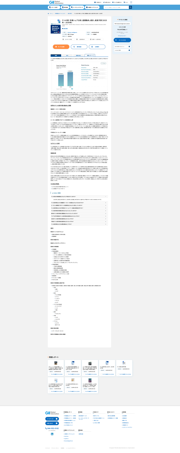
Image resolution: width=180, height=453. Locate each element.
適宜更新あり (82, 40)
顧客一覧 (124, 420)
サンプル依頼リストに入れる (56, 374)
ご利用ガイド (96, 412)
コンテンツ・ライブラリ (127, 427)
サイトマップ (47, 448)
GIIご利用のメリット (68, 425)
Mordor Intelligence (72, 32)
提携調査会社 (125, 422)
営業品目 (124, 418)
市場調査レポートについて (60, 13)
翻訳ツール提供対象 (96, 40)
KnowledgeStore (68, 440)
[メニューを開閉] (131, 2)
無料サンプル (96, 415)
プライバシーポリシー (55, 448)
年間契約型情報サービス (69, 420)
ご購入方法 (95, 420)
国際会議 (81, 434)
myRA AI (66, 438)
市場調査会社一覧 (68, 422)
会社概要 (124, 415)
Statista (66, 436)
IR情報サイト (125, 425)
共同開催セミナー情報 (113, 418)
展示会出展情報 (111, 415)
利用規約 (62, 448)
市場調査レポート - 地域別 (70, 418)
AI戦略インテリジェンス (69, 434)
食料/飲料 (70, 13)
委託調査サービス (83, 415)
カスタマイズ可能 (69, 40)
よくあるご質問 (96, 422)
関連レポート (90, 55)
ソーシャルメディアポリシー (71, 448)
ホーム (51, 13)
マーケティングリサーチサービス (84, 419)
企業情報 (124, 412)
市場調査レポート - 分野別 (70, 415)
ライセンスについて (122, 35)
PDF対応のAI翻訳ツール (98, 418)
